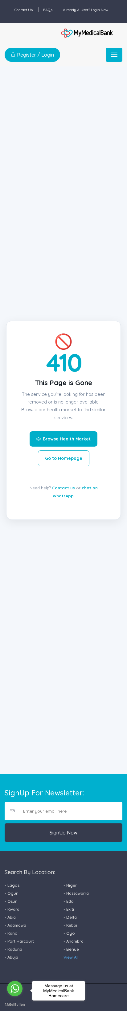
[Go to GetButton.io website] (15, 1005)
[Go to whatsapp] (15, 988)
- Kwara (12, 909)
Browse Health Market (67, 439)
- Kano (11, 933)
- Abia (10, 917)
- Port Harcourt (19, 941)
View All (70, 957)
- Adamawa (15, 925)
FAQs (47, 9)
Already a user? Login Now (85, 9)
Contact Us (23, 9)
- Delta (70, 917)
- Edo (68, 901)
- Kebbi (70, 925)
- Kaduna (13, 949)
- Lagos (12, 885)
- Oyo (69, 933)
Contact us (63, 487)
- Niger (70, 885)
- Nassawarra (76, 893)
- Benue (71, 949)
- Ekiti (68, 909)
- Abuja (11, 957)
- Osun (11, 901)
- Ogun (11, 893)
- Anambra (73, 941)
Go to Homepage (63, 458)
